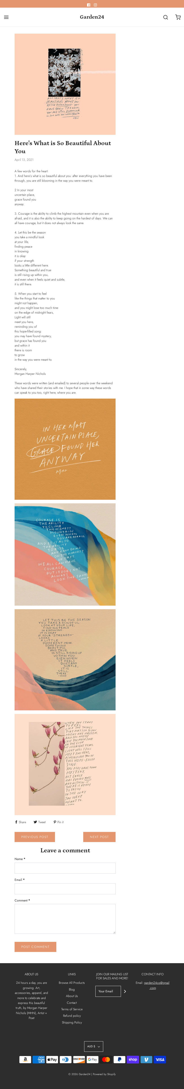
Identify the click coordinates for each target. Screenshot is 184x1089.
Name (20, 859)
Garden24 (92, 17)
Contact (72, 1002)
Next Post (99, 837)
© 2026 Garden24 (79, 1074)
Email (20, 879)
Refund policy (72, 1015)
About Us (72, 996)
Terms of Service (72, 1009)
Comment (22, 900)
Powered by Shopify (104, 1074)
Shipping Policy (72, 1022)
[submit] (125, 991)
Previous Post (34, 837)
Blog (72, 989)
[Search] (165, 17)
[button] (93, 1046)
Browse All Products (72, 982)
